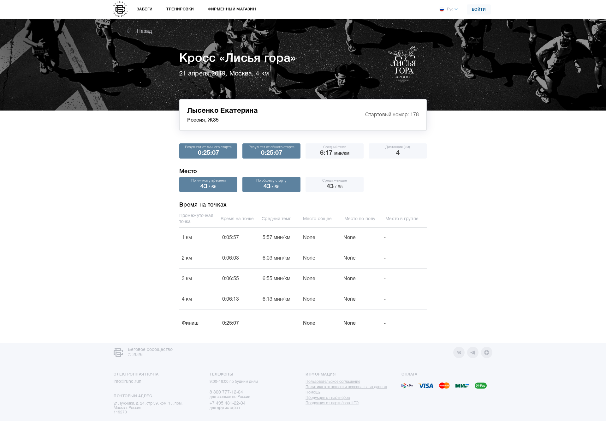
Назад (144, 31)
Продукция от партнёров (328, 398)
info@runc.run (127, 382)
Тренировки (180, 9)
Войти (479, 9)
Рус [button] (450, 9)
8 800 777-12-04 (226, 392)
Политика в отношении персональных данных (346, 387)
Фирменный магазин (232, 9)
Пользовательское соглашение (333, 381)
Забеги (144, 9)
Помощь (313, 392)
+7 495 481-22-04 (228, 403)
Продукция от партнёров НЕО (332, 403)
